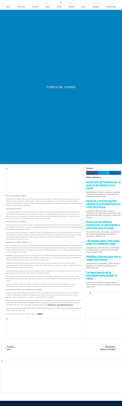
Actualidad (21, 7)
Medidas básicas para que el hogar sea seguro (103, 258)
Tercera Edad (111, 7)
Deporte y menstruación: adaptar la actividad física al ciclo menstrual (103, 203)
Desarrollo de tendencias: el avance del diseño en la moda (103, 184)
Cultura (35, 7)
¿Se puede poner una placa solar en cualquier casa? (103, 242)
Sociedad (96, 7)
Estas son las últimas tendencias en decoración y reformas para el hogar (103, 224)
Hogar (59, 7)
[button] (92, 173)
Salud (83, 7)
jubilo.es (40, 314)
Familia (47, 7)
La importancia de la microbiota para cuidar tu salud (101, 275)
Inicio (8, 7)
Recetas (71, 7)
